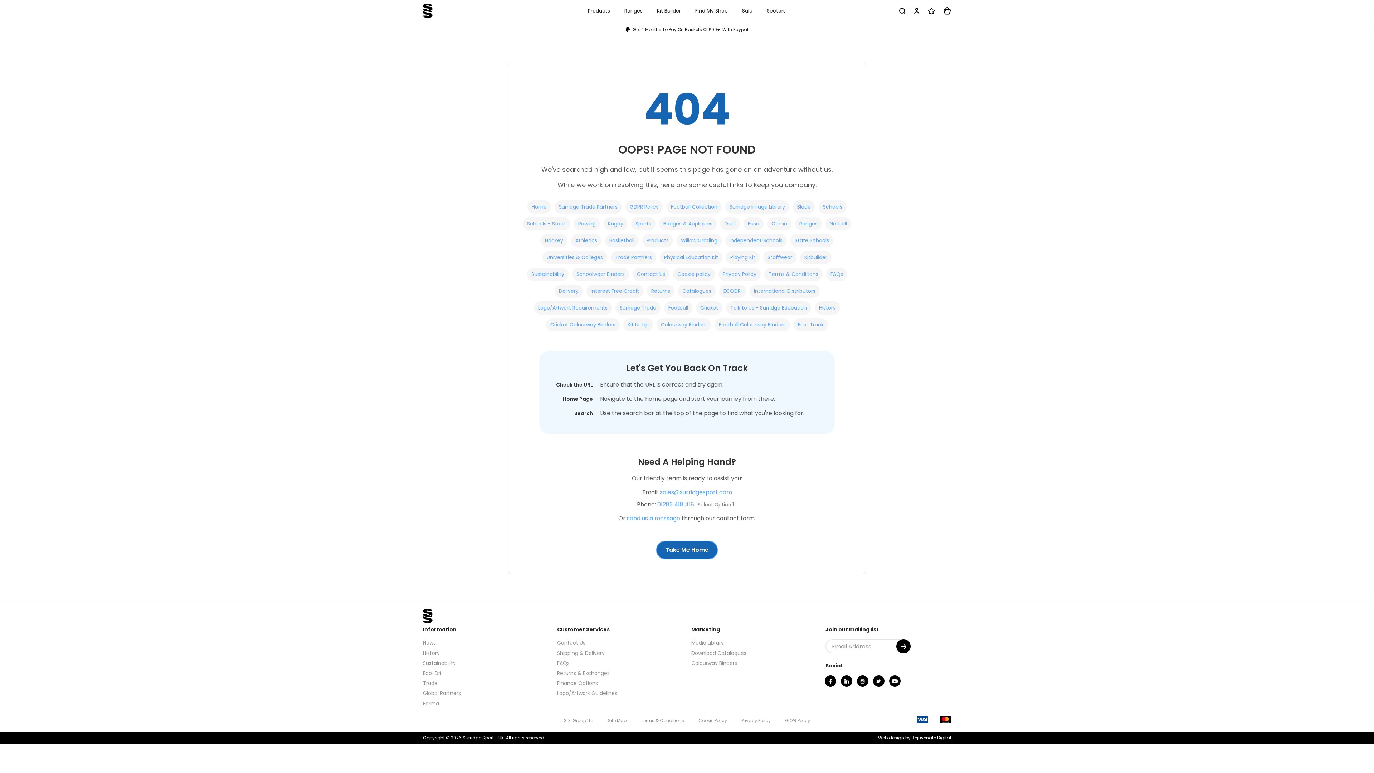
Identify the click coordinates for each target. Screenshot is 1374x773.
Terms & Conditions (793, 274)
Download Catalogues (718, 653)
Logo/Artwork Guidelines (587, 693)
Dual (730, 223)
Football (678, 307)
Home (539, 206)
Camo (779, 223)
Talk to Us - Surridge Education (768, 307)
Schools (832, 206)
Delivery (569, 291)
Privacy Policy (739, 274)
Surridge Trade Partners (588, 206)
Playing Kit (742, 257)
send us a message (653, 518)
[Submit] (903, 646)
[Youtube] (895, 681)
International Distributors (784, 291)
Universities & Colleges (575, 257)
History (827, 307)
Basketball (621, 240)
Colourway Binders (684, 324)
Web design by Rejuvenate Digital (914, 738)
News (429, 642)
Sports (643, 223)
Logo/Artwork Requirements (573, 307)
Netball (838, 223)
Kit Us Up (638, 324)
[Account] (917, 11)
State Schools (812, 240)
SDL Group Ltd (579, 721)
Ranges (808, 223)
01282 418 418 (675, 504)
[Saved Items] (931, 11)
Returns (660, 291)
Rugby (615, 223)
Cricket (709, 307)
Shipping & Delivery (581, 653)
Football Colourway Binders (752, 324)
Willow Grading (699, 240)
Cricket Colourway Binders (582, 324)
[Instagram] (862, 681)
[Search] (902, 11)
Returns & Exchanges (583, 673)
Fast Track (811, 324)
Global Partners (442, 693)
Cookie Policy (712, 721)
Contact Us (651, 274)
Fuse (753, 223)
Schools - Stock (546, 223)
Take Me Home (687, 550)
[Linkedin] (846, 681)
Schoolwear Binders (600, 274)
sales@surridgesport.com (696, 492)
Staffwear (780, 257)
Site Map (617, 721)
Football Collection (694, 206)
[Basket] (947, 11)
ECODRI (732, 291)
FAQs (836, 274)
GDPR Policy (644, 206)
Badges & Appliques (687, 223)
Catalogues (696, 291)
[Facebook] (830, 681)
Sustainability (547, 274)
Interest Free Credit (615, 291)
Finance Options (577, 683)
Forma (431, 703)
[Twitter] (879, 681)
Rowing (587, 223)
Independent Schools (756, 240)
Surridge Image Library (757, 206)
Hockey (554, 240)
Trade (430, 683)
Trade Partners (633, 257)
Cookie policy (694, 274)
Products (658, 240)
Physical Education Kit (691, 257)
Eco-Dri (432, 673)
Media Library (707, 642)
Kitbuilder (815, 257)
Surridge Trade (638, 307)
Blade (804, 206)
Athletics (586, 240)
